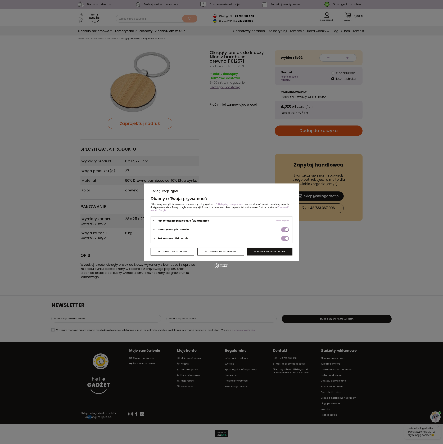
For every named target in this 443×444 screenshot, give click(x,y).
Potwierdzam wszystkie (269, 251)
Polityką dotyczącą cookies (229, 204)
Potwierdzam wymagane (221, 251)
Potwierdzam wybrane (172, 251)
